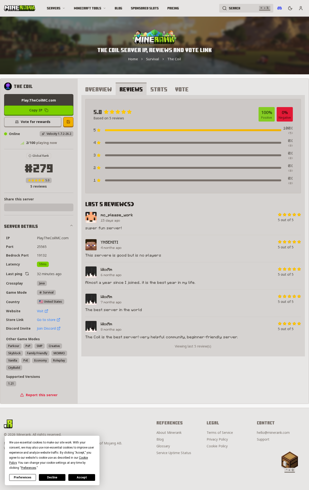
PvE (25, 360)
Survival (152, 59)
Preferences (22, 477)
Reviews (131, 89)
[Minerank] (19, 8)
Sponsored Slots (145, 8)
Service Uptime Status (173, 452)
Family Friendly (37, 353)
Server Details (21, 226)
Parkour (13, 346)
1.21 (11, 383)
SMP (39, 346)
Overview (98, 89)
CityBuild (14, 368)
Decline (52, 477)
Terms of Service (220, 432)
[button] (289, 461)
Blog (118, 8)
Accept (82, 477)
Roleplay (59, 360)
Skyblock (14, 353)
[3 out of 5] (289, 215)
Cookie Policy (217, 446)
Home (133, 59)
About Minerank (169, 432)
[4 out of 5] (294, 215)
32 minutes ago (49, 274)
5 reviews (38, 186)
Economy (40, 360)
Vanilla (12, 360)
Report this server (41, 395)
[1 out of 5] (280, 215)
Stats (158, 89)
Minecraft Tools (87, 8)
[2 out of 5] (285, 215)
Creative (54, 346)
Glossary (163, 446)
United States (53, 301)
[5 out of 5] (299, 215)
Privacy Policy (217, 439)
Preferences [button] (28, 468)
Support (263, 439)
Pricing (173, 8)
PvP (28, 346)
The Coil (174, 59)
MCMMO (59, 353)
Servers (53, 8)
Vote (182, 89)
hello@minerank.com (273, 432)
